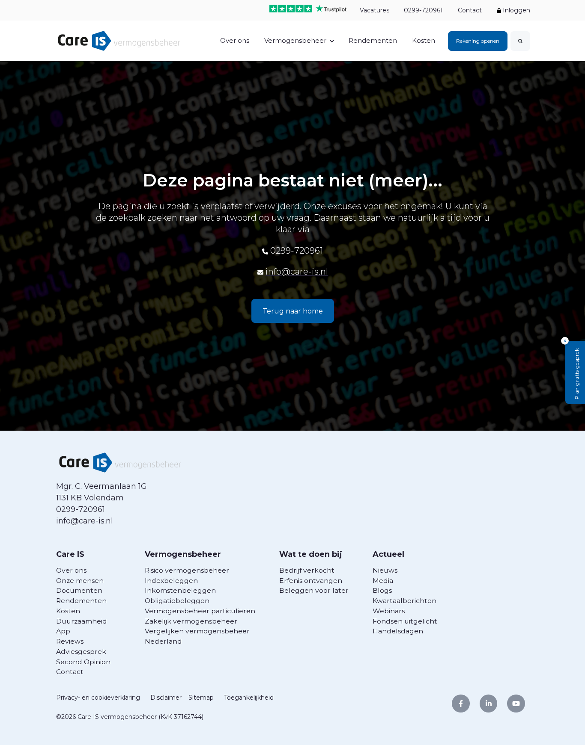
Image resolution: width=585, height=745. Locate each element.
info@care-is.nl (297, 271)
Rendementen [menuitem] (81, 601)
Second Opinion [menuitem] (83, 662)
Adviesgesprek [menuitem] (81, 651)
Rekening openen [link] (477, 41)
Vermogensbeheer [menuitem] (183, 554)
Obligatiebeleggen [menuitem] (177, 601)
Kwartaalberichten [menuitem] (404, 601)
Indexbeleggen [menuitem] (171, 580)
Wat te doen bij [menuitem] (310, 554)
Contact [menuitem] (70, 672)
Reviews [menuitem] (70, 641)
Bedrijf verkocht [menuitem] (306, 570)
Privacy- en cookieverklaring (98, 697)
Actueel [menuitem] (388, 554)
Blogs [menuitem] (382, 590)
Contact (470, 10)
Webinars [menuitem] (389, 611)
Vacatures (374, 10)
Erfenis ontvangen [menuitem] (310, 580)
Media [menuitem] (383, 580)
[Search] (520, 41)
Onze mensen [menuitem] (80, 580)
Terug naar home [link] (293, 311)
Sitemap (201, 697)
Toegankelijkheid (249, 697)
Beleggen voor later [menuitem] (314, 590)
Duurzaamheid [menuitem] (81, 621)
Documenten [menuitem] (79, 590)
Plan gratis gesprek (576, 374)
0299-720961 (423, 10)
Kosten (423, 40)
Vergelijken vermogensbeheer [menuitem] (197, 631)
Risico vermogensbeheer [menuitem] (187, 570)
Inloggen (515, 10)
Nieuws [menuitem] (385, 570)
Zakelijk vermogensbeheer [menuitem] (191, 621)
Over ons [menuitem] (71, 570)
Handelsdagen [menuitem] (398, 631)
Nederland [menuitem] (163, 641)
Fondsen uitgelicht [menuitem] (405, 621)
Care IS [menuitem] (70, 554)
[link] (119, 40)
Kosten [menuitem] (68, 611)
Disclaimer (166, 697)
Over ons (234, 40)
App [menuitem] (63, 631)
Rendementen (373, 40)
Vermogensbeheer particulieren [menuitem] (200, 611)
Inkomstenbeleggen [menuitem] (180, 590)
